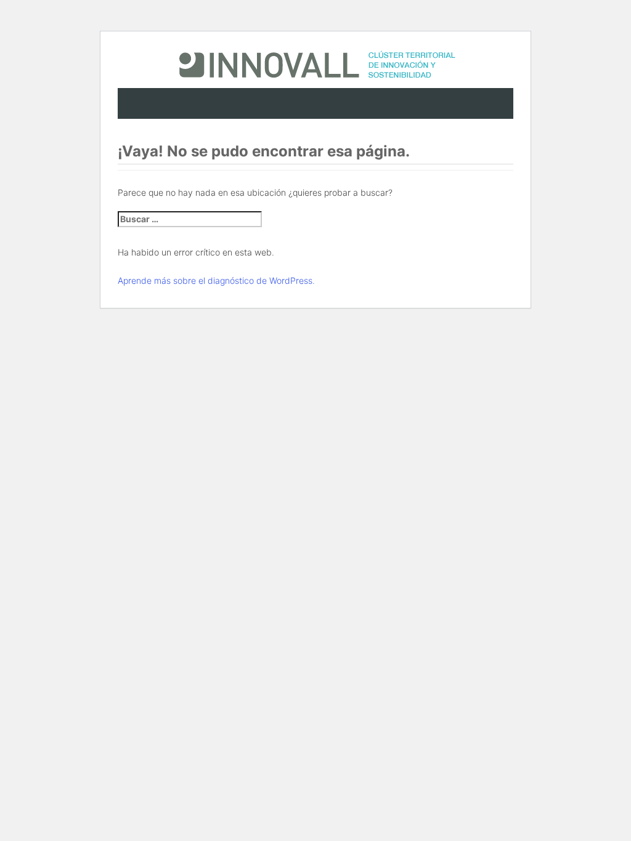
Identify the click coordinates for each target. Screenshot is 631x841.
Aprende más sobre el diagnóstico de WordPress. (216, 280)
